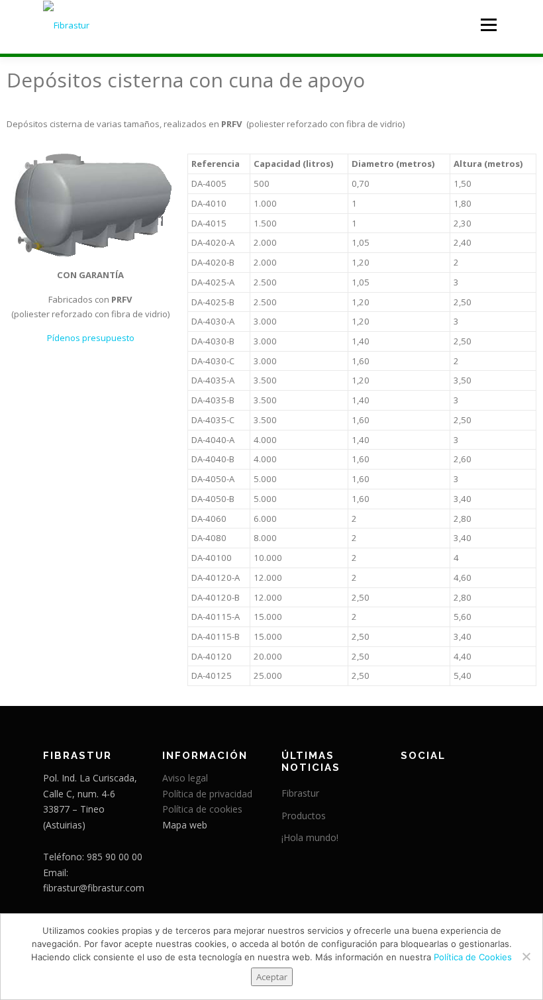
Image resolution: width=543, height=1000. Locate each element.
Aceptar (271, 977)
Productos (303, 815)
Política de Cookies (473, 957)
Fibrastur (300, 793)
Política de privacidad (207, 793)
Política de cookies (202, 809)
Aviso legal (185, 778)
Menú (488, 24)
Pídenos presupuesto (90, 338)
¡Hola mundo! (309, 837)
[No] (525, 956)
